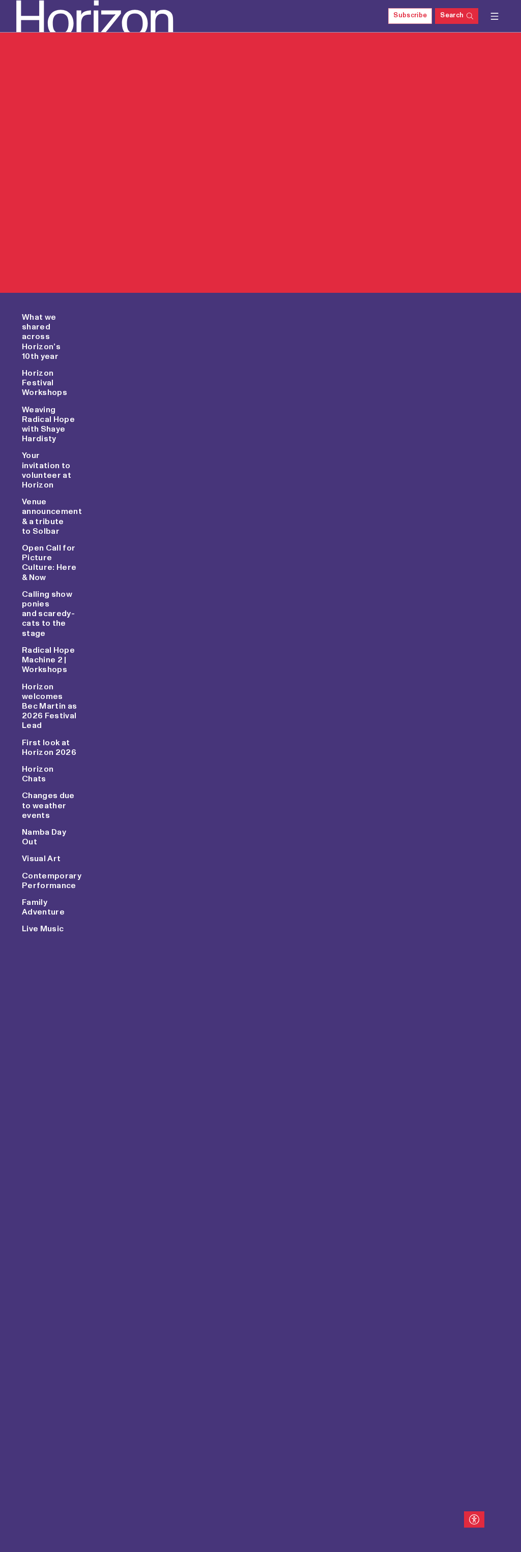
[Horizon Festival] (67, 16)
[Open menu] (494, 16)
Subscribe (410, 15)
